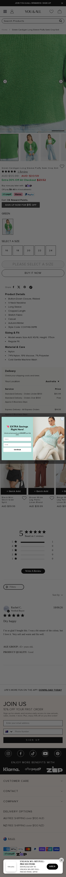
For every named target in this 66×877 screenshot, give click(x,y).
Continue (17, 450)
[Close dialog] (62, 418)
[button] (61, 860)
